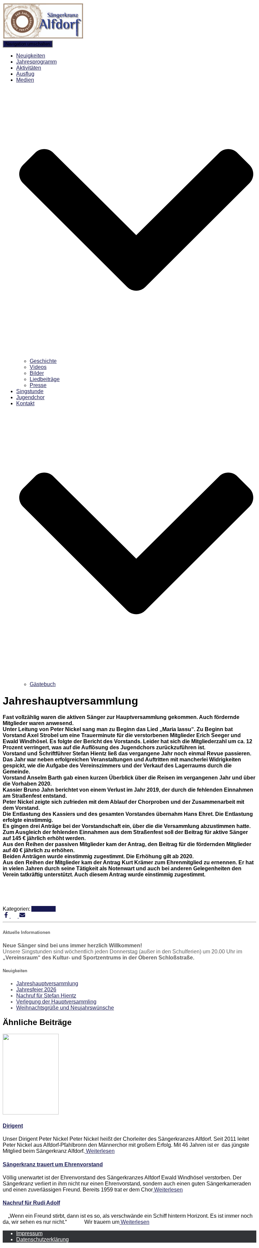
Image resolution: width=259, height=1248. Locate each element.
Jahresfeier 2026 (36, 989)
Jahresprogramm (36, 62)
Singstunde (30, 391)
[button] (136, 355)
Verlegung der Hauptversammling (56, 1002)
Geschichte (43, 361)
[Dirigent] (31, 1112)
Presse (38, 385)
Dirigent (13, 1126)
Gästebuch (43, 684)
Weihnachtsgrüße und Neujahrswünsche (65, 1008)
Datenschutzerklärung (42, 1239)
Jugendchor (30, 397)
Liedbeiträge (45, 379)
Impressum (29, 1233)
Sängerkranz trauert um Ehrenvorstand (53, 1164)
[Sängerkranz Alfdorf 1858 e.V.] (43, 37)
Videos (38, 367)
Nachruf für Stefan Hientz (46, 995)
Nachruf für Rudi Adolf (31, 1203)
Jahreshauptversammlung (47, 983)
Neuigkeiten (30, 56)
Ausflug (25, 74)
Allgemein (43, 909)
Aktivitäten (28, 68)
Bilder (37, 373)
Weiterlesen (100, 1151)
